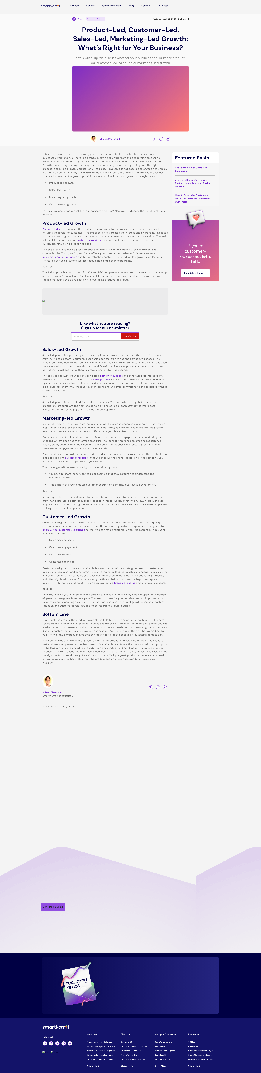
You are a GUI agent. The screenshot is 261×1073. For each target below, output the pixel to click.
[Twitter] (57, 1043)
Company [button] (146, 5)
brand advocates (124, 583)
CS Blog (191, 1042)
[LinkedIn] (44, 1043)
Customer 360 (127, 1042)
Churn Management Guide (200, 1055)
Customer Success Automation (134, 1059)
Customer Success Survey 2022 (202, 1050)
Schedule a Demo (193, 273)
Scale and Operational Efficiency (101, 1059)
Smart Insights (161, 1055)
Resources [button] (163, 5)
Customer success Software (99, 1042)
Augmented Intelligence (165, 1050)
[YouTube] (63, 1043)
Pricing (131, 5)
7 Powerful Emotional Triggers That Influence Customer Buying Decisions (193, 183)
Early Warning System (130, 1055)
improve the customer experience (63, 529)
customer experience (90, 240)
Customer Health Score (131, 1050)
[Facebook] (51, 1043)
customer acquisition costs (59, 257)
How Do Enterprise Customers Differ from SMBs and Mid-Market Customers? (193, 198)
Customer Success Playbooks (134, 1046)
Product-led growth (54, 229)
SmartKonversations (163, 1042)
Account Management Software (101, 1046)
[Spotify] (69, 1043)
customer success (111, 375)
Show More (93, 1065)
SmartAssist (160, 1046)
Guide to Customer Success (200, 1059)
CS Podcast (193, 1046)
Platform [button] (90, 5)
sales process (101, 379)
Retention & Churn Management (101, 1050)
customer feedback (77, 457)
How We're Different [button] (111, 5)
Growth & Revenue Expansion (100, 1055)
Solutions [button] (74, 5)
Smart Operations (162, 1059)
